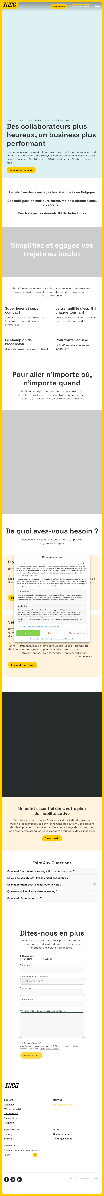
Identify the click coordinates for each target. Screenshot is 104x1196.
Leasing (28, 959)
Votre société (26, 999)
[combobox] (25, 981)
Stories (8, 1138)
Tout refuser (53, 633)
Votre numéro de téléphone (34, 976)
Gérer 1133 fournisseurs (27, 627)
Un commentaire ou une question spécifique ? (42, 1010)
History (8, 1134)
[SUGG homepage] (10, 5)
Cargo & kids (11, 1113)
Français (73, 1178)
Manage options (76, 633)
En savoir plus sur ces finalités (48, 627)
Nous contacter (62, 1134)
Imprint (71, 639)
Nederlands (85, 1178)
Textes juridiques (62, 1138)
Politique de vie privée (49, 1049)
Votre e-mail (26, 988)
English (96, 1178)
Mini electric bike (13, 1109)
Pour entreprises (62, 1104)
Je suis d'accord (32, 1043)
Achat (48, 959)
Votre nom (26, 965)
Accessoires (10, 1117)
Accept (28, 633)
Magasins (9, 1122)
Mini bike (9, 1104)
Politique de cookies (37, 639)
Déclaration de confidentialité (57, 639)
